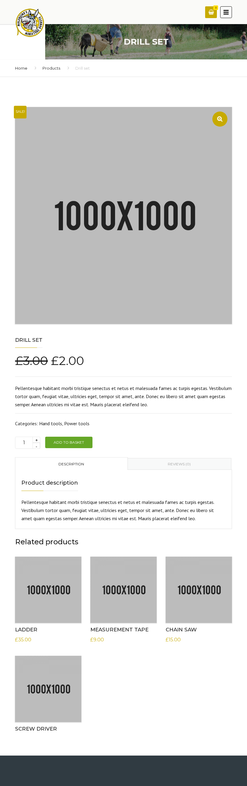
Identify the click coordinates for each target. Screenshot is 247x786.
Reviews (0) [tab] (179, 464)
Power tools (76, 423)
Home (21, 68)
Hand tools (50, 423)
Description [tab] (71, 464)
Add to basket (69, 442)
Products (51, 68)
